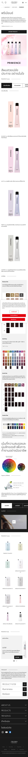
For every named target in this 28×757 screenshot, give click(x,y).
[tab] (6, 85)
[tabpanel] (14, 292)
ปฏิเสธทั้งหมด (13, 319)
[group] (14, 649)
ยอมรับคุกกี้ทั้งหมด (14, 315)
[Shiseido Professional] (14, 3)
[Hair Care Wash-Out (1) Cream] (20, 548)
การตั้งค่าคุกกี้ (14, 311)
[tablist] (14, 661)
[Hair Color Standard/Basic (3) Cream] (20, 601)
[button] (14, 705)
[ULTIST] (14, 647)
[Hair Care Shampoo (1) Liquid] (7, 548)
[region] (14, 311)
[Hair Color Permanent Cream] (20, 566)
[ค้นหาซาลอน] (14, 689)
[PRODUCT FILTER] (14, 684)
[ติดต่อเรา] (14, 694)
